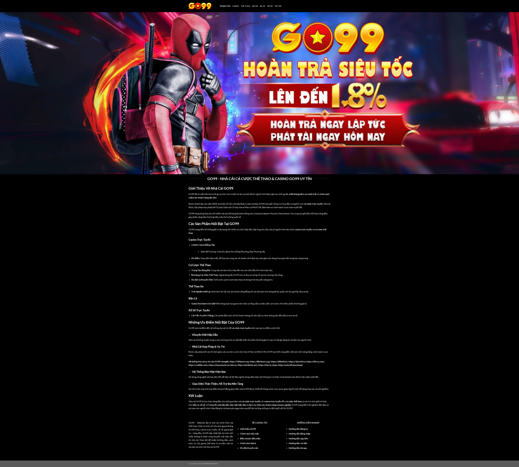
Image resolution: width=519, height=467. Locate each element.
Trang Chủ (225, 6)
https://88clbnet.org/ (260, 361)
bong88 (225, 361)
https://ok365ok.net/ (247, 365)
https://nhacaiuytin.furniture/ (223, 365)
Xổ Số (269, 6)
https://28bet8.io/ (279, 361)
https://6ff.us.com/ (315, 361)
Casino (235, 6)
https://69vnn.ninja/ (267, 365)
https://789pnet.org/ (239, 361)
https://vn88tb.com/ (198, 365)
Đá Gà (262, 6)
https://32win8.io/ (296, 361)
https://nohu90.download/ (290, 365)
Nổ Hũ (255, 6)
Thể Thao (245, 6)
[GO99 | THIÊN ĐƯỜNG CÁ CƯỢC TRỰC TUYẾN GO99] (202, 6)
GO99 (191, 194)
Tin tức (278, 6)
